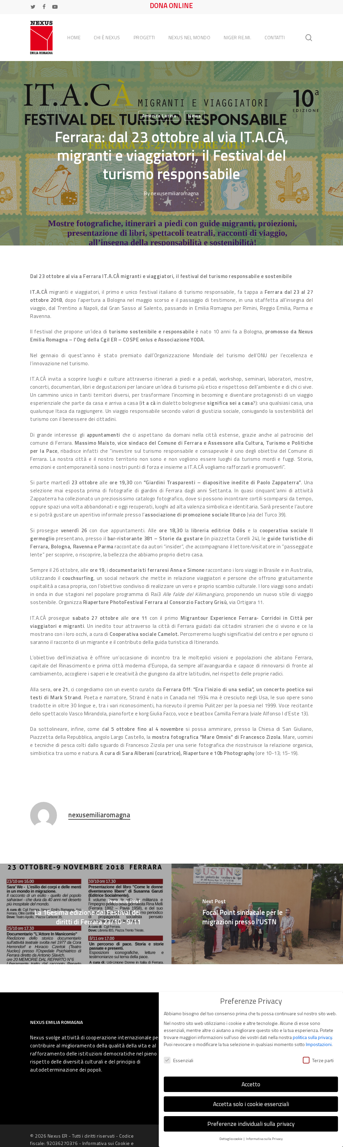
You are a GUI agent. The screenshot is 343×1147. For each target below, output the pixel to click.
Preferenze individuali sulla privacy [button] (250, 1123)
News (194, 115)
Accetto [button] (251, 1084)
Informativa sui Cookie (106, 1143)
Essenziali (183, 1060)
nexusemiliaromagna (175, 193)
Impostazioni (319, 1044)
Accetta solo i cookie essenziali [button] (251, 1103)
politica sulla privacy (312, 1037)
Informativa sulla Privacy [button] (264, 1138)
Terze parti (323, 1060)
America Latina (159, 115)
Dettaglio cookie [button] (231, 1138)
